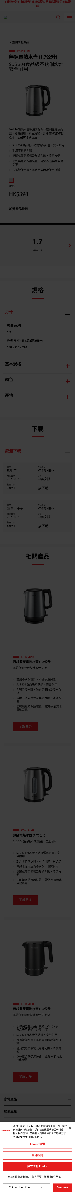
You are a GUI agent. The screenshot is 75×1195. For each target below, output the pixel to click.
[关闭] (70, 1128)
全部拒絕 (37, 1155)
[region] (37, 1147)
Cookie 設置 (37, 1144)
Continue (62, 1187)
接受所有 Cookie (37, 1166)
